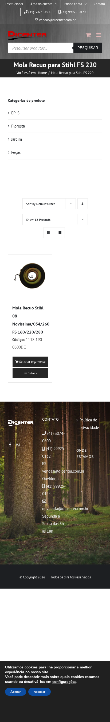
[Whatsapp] (18, 445)
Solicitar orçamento (32, 362)
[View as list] (59, 232)
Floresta (18, 126)
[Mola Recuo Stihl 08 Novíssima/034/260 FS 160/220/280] (30, 276)
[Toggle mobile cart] (88, 35)
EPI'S (15, 112)
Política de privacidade (89, 423)
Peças (16, 152)
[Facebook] (10, 445)
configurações (64, 681)
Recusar (39, 692)
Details (32, 373)
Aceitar (15, 692)
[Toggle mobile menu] (99, 35)
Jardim (16, 139)
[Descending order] (82, 203)
